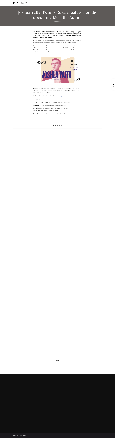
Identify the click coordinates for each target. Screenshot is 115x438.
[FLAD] (21, 3)
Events (85, 3)
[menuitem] (65, 3)
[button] (101, 3)
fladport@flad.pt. (46, 37)
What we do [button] (72, 3)
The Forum (79, 3)
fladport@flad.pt (63, 96)
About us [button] (65, 3)
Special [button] (90, 3)
